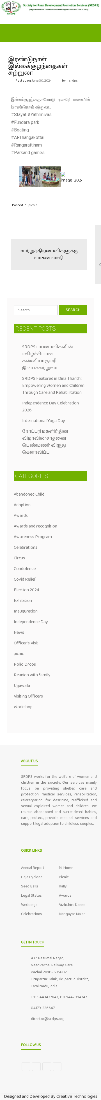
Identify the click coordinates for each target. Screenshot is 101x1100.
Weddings (29, 905)
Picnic (64, 877)
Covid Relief (25, 579)
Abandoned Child (29, 494)
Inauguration (26, 611)
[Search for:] (36, 310)
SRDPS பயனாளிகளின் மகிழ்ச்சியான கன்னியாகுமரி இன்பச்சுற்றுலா (47, 357)
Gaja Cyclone (31, 877)
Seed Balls (29, 886)
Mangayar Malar (72, 914)
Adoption (22, 504)
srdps (73, 80)
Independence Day (31, 621)
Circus (19, 558)
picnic (32, 205)
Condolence (25, 568)
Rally (63, 886)
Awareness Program (33, 536)
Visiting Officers (28, 696)
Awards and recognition (35, 526)
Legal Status (31, 895)
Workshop (23, 706)
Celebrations (25, 547)
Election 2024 (26, 589)
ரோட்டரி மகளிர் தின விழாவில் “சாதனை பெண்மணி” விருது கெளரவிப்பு (45, 442)
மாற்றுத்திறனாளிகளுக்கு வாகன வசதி (48, 255)
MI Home (66, 868)
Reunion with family (32, 675)
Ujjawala (22, 685)
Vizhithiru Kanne (72, 905)
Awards (21, 515)
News (19, 632)
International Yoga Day (43, 420)
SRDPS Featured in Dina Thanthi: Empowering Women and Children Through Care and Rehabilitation (53, 385)
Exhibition (23, 600)
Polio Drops (25, 664)
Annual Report (32, 868)
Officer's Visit (26, 643)
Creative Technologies (76, 1096)
